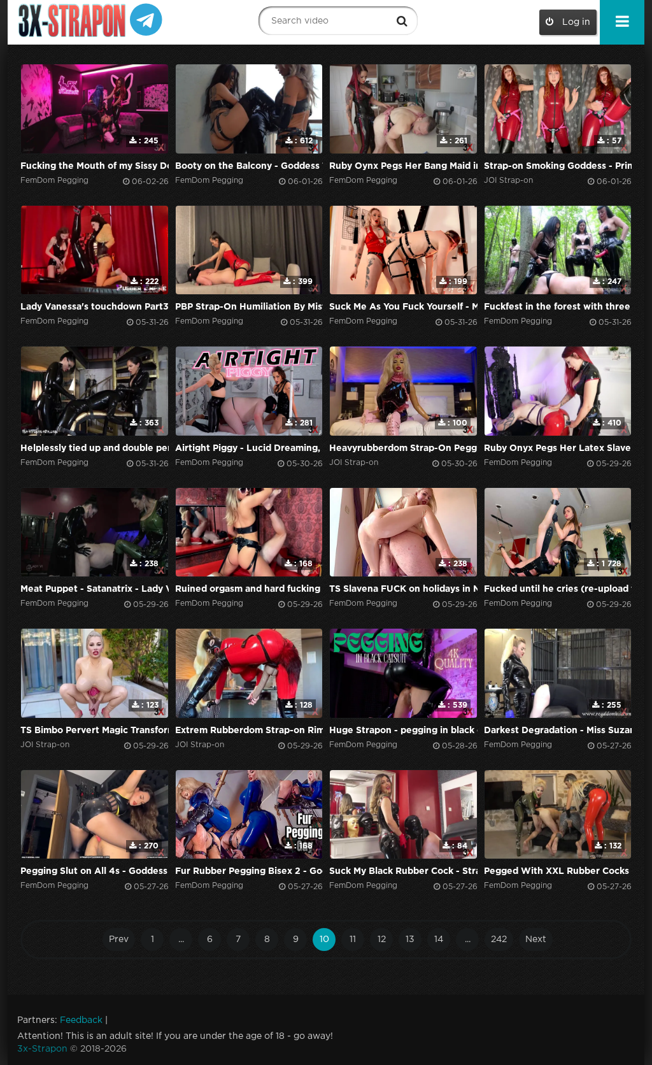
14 (438, 939)
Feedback (81, 1020)
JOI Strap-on (508, 180)
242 (499, 939)
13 (410, 939)
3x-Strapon (42, 1049)
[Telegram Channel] (146, 19)
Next (535, 939)
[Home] (73, 20)
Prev (119, 939)
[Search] (402, 21)
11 (353, 939)
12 (382, 939)
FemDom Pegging (54, 180)
